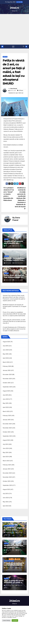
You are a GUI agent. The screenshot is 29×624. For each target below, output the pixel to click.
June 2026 (6, 350)
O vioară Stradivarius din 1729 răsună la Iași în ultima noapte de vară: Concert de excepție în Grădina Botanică (14, 329)
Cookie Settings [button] (6, 620)
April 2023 (6, 506)
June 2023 (6, 497)
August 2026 (6, 341)
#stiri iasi (20, 93)
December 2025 (7, 374)
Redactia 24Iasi (18, 246)
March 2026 (6, 362)
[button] (23, 46)
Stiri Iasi (5, 56)
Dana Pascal (13, 88)
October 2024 (6, 432)
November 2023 (7, 477)
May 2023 (5, 501)
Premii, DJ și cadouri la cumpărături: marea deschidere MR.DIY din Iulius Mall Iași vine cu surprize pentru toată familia (14, 314)
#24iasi (21, 90)
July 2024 (5, 444)
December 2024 (7, 423)
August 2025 (6, 391)
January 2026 (6, 370)
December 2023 (7, 473)
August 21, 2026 (10, 532)
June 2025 (6, 399)
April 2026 (6, 358)
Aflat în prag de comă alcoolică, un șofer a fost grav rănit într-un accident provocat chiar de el (14, 321)
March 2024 (6, 460)
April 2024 (6, 456)
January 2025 (6, 419)
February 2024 (7, 464)
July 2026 (5, 345)
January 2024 (6, 469)
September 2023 (7, 485)
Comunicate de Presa (9, 525)
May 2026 (5, 354)
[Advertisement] (14, 29)
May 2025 (5, 403)
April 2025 (6, 407)
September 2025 (7, 386)
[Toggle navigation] (13, 46)
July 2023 (5, 493)
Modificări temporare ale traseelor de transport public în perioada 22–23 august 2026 (14, 306)
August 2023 (6, 489)
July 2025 (5, 395)
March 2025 (6, 411)
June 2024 (6, 448)
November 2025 (7, 378)
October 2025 (6, 382)
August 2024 (6, 440)
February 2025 (7, 415)
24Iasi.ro (14, 7)
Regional (6, 578)
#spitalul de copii (13, 93)
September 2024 (7, 436)
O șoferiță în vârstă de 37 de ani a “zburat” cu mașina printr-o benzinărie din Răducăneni (8, 194)
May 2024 (5, 452)
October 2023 (6, 481)
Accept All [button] (15, 620)
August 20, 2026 (10, 567)
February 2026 (7, 366)
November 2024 (7, 428)
